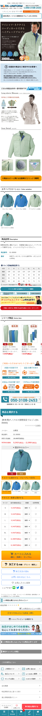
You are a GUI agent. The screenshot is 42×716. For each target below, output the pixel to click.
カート (21, 713)
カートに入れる (21, 555)
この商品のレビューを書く (31, 608)
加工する (22, 564)
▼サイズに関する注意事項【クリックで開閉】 (21, 289)
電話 (29, 714)
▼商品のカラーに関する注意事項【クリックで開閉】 (21, 178)
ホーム (38, 714)
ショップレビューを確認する (22, 619)
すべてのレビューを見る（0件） (21, 613)
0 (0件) (38, 425)
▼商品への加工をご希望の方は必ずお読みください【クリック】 (21, 308)
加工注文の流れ (22, 571)
